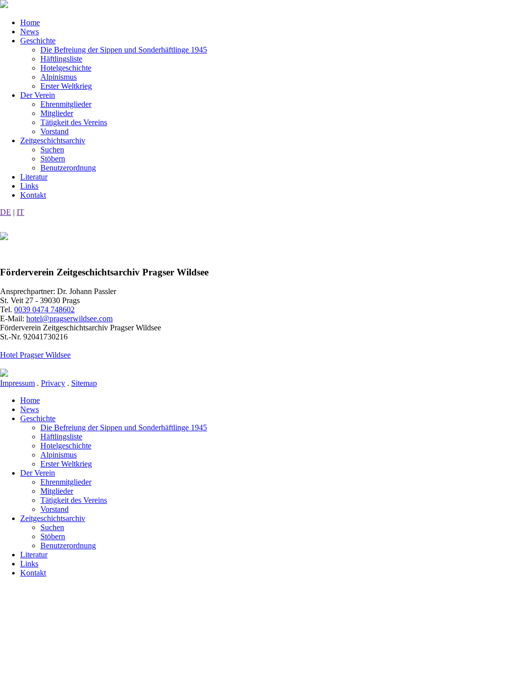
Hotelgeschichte (65, 68)
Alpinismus (58, 77)
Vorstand (54, 131)
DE (5, 212)
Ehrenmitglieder (65, 104)
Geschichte (38, 40)
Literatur (33, 177)
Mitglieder (56, 113)
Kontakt (33, 195)
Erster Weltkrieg (66, 86)
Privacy (53, 383)
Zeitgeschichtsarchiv (52, 140)
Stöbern (52, 158)
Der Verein (37, 95)
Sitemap (84, 383)
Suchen (52, 149)
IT (20, 212)
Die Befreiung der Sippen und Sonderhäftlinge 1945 (123, 49)
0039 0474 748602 (44, 309)
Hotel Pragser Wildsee (35, 355)
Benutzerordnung (68, 167)
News (29, 31)
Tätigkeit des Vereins (73, 122)
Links (29, 186)
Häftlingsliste (61, 58)
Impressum (17, 383)
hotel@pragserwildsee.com (69, 318)
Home (30, 22)
